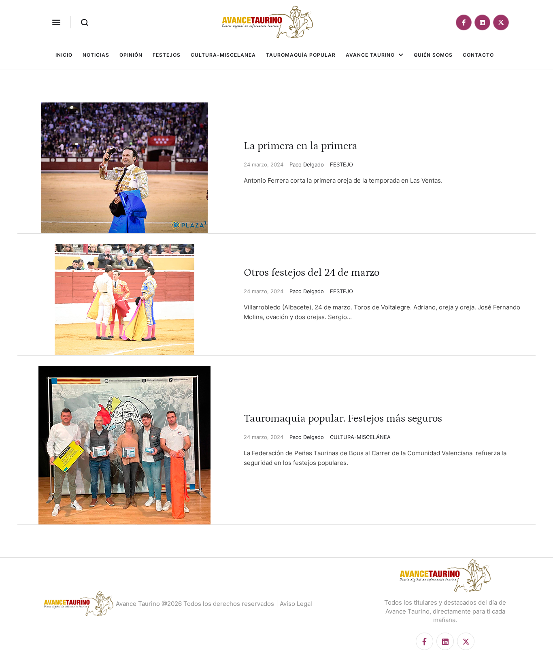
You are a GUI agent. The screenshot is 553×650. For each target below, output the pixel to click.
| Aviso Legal (294, 603)
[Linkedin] (482, 22)
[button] (56, 22)
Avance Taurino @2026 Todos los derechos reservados (195, 603)
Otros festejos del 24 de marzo (311, 273)
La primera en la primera (300, 146)
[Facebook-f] (464, 22)
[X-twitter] (501, 22)
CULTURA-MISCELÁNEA (360, 437)
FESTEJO (341, 164)
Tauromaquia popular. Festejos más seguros (343, 418)
